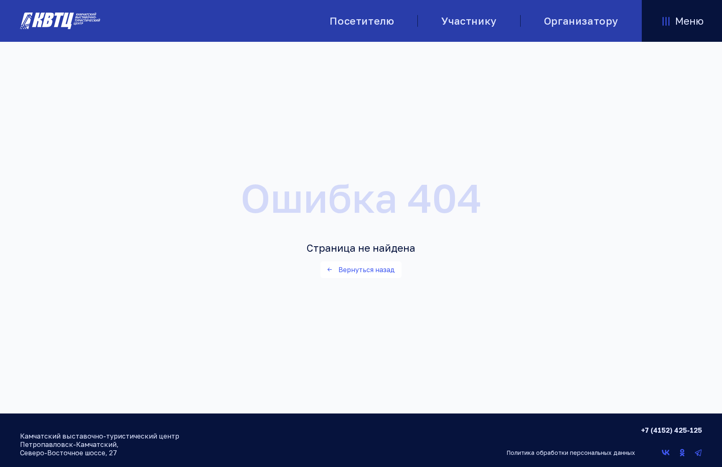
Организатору (581, 21)
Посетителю (362, 21)
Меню (689, 21)
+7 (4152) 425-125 (671, 430)
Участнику (468, 21)
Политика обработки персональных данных (570, 452)
